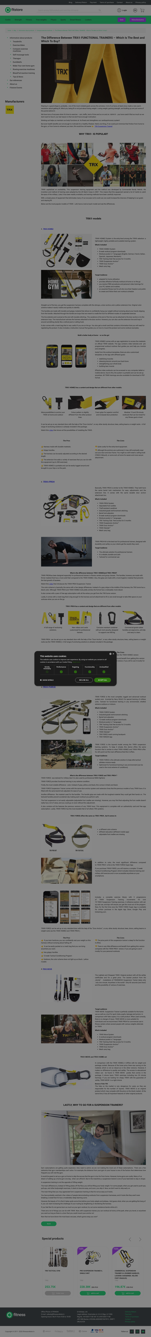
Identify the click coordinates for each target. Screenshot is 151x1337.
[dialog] (75, 668)
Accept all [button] (102, 680)
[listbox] (110, 654)
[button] (47, 680)
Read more (76, 662)
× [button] (113, 654)
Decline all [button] (84, 680)
